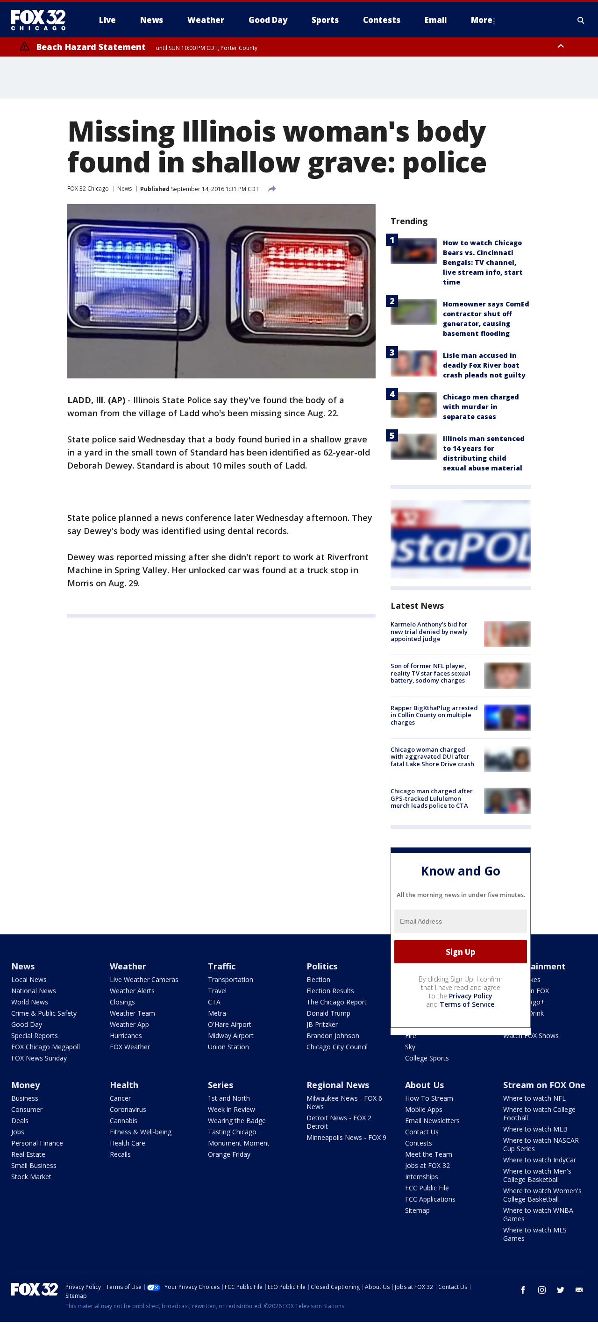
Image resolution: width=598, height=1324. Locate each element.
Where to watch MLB (535, 1129)
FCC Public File (427, 1187)
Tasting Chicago (232, 1131)
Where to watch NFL (534, 1098)
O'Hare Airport (229, 1024)
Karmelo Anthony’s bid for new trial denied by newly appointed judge (429, 631)
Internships (421, 1176)
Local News (29, 979)
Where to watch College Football (539, 1113)
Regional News (337, 1084)
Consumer (27, 1109)
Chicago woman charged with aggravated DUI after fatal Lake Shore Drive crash (432, 756)
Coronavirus (128, 1109)
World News (29, 1001)
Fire (410, 1035)
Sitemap (417, 1210)
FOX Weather (130, 1046)
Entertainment (534, 966)
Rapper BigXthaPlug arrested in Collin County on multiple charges (434, 715)
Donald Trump (328, 1013)
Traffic (221, 966)
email (579, 1289)
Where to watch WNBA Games (538, 1214)
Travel (217, 990)
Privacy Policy (470, 995)
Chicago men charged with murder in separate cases (481, 406)
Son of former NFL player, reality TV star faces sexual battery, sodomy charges (430, 673)
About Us (424, 1084)
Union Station (228, 1046)
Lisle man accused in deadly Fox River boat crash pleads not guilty (484, 365)
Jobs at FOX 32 (427, 1165)
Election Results (330, 990)
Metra (217, 1013)
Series (220, 1084)
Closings (122, 1001)
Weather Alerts (132, 990)
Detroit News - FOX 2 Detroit (338, 1122)
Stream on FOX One (544, 1084)
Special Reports (34, 1035)
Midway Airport (231, 1035)
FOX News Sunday (39, 1058)
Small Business (34, 1165)
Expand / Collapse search (581, 20)
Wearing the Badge (237, 1120)
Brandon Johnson (332, 1035)
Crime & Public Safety (44, 1013)
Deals (19, 1120)
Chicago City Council (337, 1046)
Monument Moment (239, 1143)
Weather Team (132, 1013)
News (124, 188)
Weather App (129, 1024)
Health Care (127, 1143)
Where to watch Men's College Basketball (537, 1175)
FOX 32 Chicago (88, 188)
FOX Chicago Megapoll (45, 1046)
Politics (321, 966)
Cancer (120, 1098)
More (481, 19)
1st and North (229, 1098)
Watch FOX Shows (531, 1035)
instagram (541, 1289)
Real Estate (28, 1154)
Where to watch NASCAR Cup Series (541, 1144)
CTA (214, 1001)
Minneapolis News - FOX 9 (346, 1137)
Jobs (17, 1131)
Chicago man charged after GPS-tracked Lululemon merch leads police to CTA (432, 798)
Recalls (120, 1154)
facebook (523, 1289)
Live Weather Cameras (144, 979)
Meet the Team (428, 1154)
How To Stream (429, 1098)
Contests (418, 1143)
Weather (128, 966)
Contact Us (422, 1131)
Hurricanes (126, 1035)
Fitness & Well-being (140, 1131)
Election (318, 979)
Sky (410, 1046)
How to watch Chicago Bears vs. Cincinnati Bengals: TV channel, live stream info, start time (483, 262)
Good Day (26, 1024)
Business (24, 1098)
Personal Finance (37, 1143)
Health (124, 1084)
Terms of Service (467, 1004)
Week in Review (231, 1109)
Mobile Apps (423, 1109)
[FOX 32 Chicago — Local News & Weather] (42, 20)
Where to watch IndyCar (539, 1159)
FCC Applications (430, 1199)
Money (25, 1084)
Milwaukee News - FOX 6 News (344, 1102)
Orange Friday (229, 1154)
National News (33, 990)
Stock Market (31, 1176)
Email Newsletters (432, 1120)
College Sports (427, 1058)
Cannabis (123, 1120)
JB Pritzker (322, 1024)
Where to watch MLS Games (535, 1234)
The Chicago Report (336, 1001)
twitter (560, 1289)
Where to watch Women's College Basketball (542, 1194)
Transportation (230, 979)
